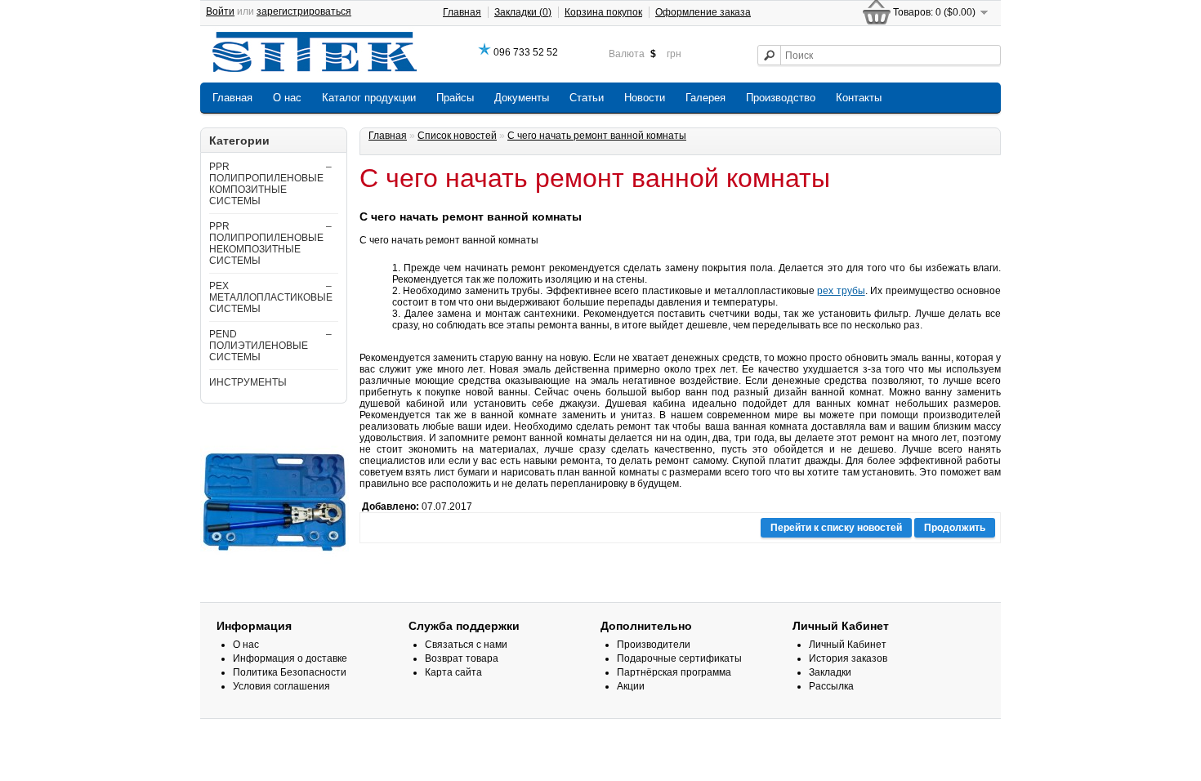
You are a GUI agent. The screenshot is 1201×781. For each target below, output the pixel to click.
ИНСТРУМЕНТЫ (248, 382)
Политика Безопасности (289, 672)
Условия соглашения (281, 686)
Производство (780, 97)
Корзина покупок (603, 12)
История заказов (848, 658)
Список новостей (457, 135)
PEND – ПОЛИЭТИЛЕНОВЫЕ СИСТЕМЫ (270, 345)
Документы (521, 97)
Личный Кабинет (847, 644)
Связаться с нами (466, 644)
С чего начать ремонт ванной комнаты (596, 135)
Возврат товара (461, 658)
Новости (644, 97)
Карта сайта (453, 672)
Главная (462, 12)
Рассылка (831, 686)
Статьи (586, 97)
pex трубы (840, 291)
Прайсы (455, 97)
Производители (653, 644)
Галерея (705, 97)
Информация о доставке (290, 658)
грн (674, 54)
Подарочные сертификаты (679, 658)
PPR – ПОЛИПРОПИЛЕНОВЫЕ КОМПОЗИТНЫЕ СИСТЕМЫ (270, 184)
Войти (220, 11)
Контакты (859, 97)
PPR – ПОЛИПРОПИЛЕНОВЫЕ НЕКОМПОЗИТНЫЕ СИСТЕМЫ (270, 243)
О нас (287, 97)
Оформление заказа (703, 12)
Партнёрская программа (674, 672)
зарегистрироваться (304, 11)
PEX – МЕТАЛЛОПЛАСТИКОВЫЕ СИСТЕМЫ (271, 297)
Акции (631, 686)
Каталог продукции (369, 97)
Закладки (830, 672)
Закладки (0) (522, 12)
